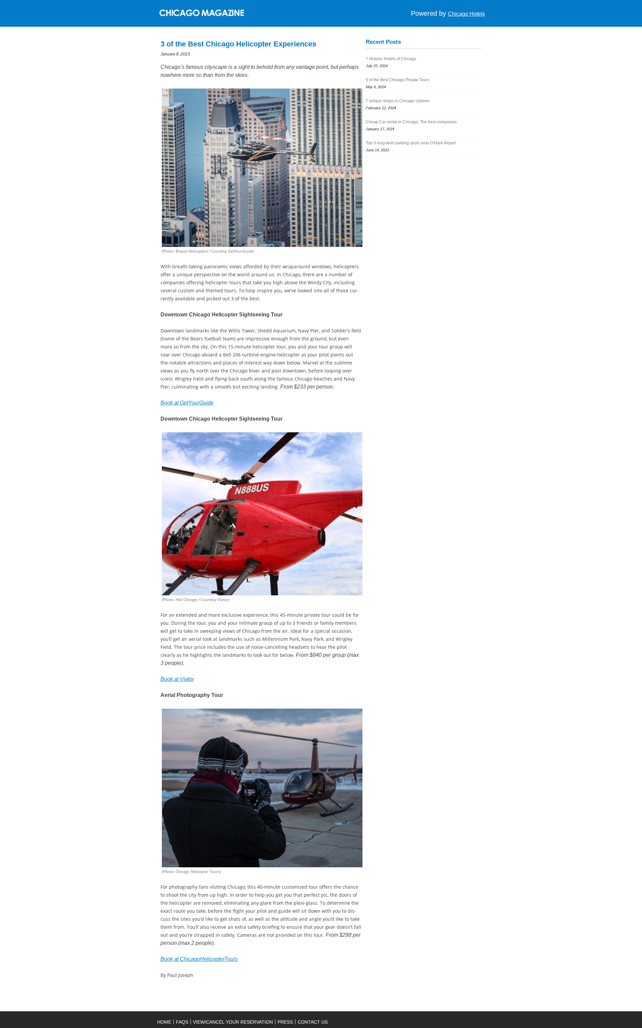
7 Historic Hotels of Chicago (391, 58)
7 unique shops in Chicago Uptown (398, 101)
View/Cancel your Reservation (233, 1022)
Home (164, 1022)
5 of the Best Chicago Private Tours (397, 80)
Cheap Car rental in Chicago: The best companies (411, 122)
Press (285, 1022)
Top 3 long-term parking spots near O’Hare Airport (411, 143)
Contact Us (313, 1022)
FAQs (182, 1022)
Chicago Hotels (466, 14)
